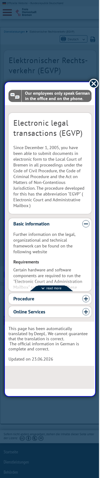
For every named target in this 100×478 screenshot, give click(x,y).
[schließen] (90, 83)
